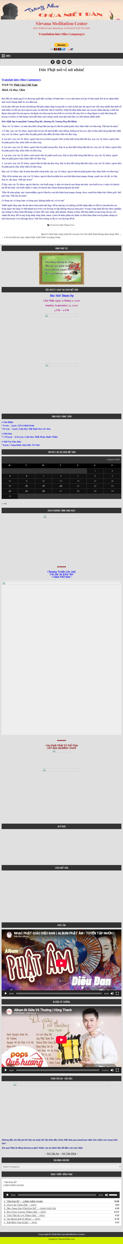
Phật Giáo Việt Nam (25, 84)
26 (43, 491)
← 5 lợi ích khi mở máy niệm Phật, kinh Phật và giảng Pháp (31, 237)
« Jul (4, 503)
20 (61, 486)
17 (10, 486)
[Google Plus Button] (58, 62)
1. (23, 1201)
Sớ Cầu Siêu (68, 1153)
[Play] (5, 993)
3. (30, 1208)
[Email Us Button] (69, 62)
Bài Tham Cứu (67, 225)
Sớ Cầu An (53, 1153)
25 (26, 491)
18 (26, 486)
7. (20, 1222)
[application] (61, 963)
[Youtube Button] (64, 62)
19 (43, 486)
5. (24, 1215)
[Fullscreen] (117, 993)
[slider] (113, 1195)
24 (10, 491)
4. (25, 1212)
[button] (3, 268)
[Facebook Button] (53, 62)
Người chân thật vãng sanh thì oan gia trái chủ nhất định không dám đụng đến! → (81, 234)
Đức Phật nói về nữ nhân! (61, 69)
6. (22, 1219)
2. (20, 1205)
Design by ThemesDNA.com (62, 1239)
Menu (8, 55)
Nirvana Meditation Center (61, 23)
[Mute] (112, 993)
